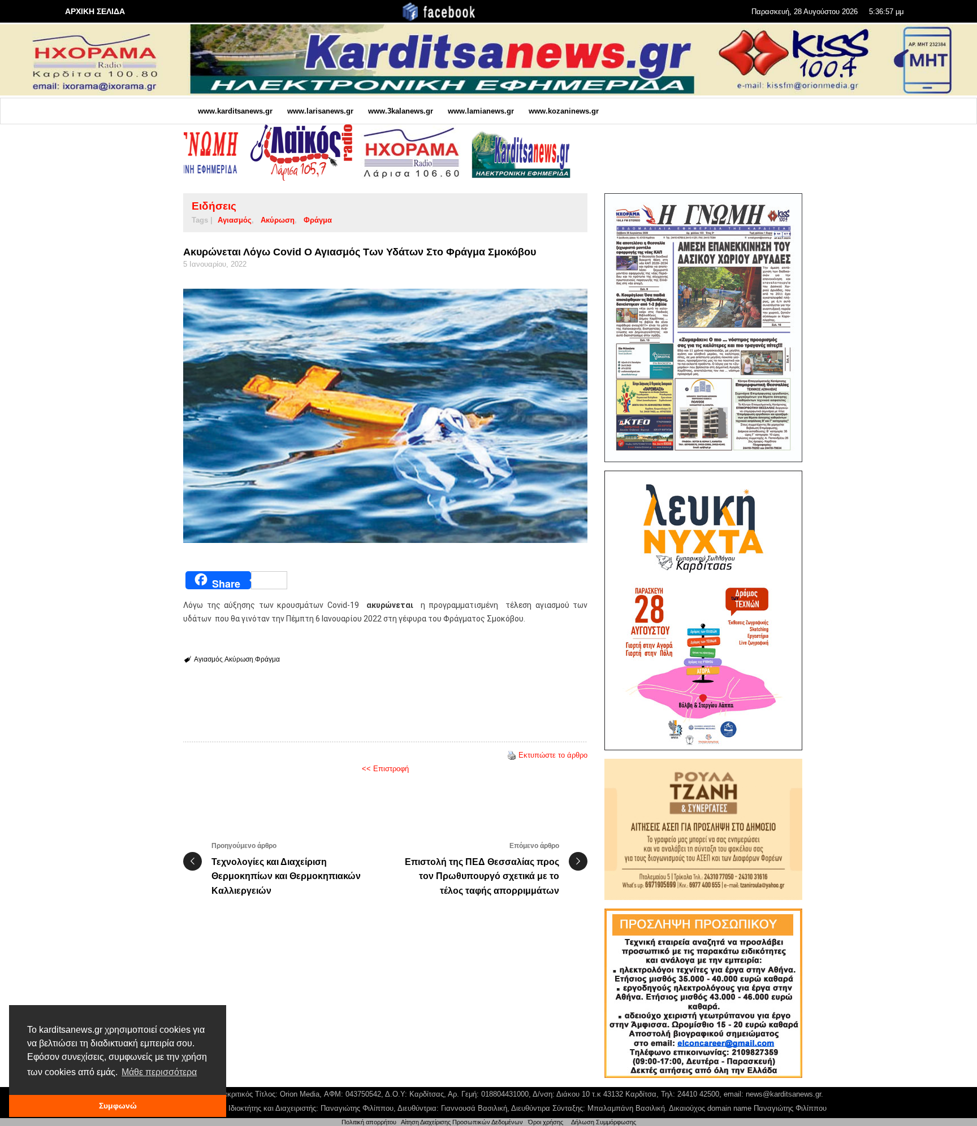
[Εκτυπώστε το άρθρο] (511, 755)
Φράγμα (318, 220)
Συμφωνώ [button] (118, 1105)
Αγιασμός (235, 220)
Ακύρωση (278, 220)
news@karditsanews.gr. (784, 1094)
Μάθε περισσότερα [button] (159, 1072)
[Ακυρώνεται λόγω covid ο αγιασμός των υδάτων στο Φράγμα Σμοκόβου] (385, 416)
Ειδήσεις (214, 206)
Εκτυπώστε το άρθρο (552, 755)
